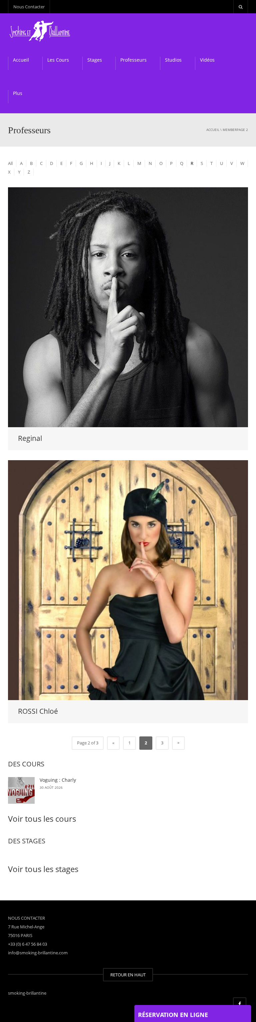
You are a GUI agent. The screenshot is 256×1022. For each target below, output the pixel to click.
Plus (17, 93)
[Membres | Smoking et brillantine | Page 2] (41, 30)
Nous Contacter (29, 7)
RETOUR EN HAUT (128, 975)
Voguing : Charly (58, 780)
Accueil (21, 60)
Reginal (30, 438)
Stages (94, 60)
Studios (173, 60)
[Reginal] (128, 307)
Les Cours (58, 60)
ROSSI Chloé (38, 711)
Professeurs (133, 60)
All (10, 163)
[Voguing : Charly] (21, 790)
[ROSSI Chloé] (128, 579)
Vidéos (207, 60)
